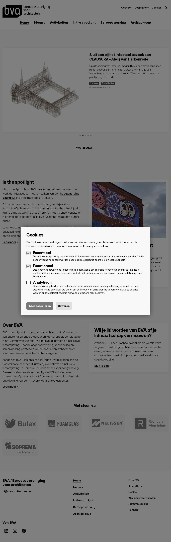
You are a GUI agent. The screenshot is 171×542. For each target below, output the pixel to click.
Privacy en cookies (96, 246)
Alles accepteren (40, 306)
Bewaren (64, 306)
